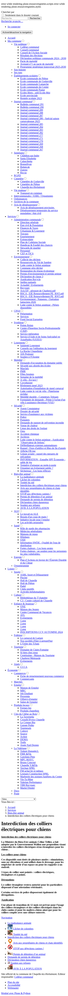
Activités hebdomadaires (32, 591)
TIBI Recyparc (27, 785)
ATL (22, 615)
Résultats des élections (31, 55)
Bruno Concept (28, 762)
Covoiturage (26, 382)
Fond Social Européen (31, 319)
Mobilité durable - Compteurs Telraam (39, 397)
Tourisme (18, 647)
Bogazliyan (26, 164)
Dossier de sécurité (29, 411)
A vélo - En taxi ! (28, 379)
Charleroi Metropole (30, 658)
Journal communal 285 (31, 124)
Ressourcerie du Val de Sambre (35, 262)
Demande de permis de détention (36, 499)
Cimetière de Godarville (32, 181)
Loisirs (11, 568)
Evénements (26, 618)
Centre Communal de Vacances (36, 612)
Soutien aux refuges (30, 505)
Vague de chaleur (28, 425)
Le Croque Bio (27, 722)
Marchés (24, 368)
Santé (16, 525)
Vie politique (20, 44)
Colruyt (24, 731)
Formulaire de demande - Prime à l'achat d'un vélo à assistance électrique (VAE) (42, 401)
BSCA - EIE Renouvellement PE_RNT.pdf (42, 293)
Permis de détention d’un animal (36, 496)
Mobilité (18, 360)
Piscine (23, 577)
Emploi (17, 685)
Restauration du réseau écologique (37, 271)
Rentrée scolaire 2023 (31, 98)
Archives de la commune (26, 201)
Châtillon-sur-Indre (29, 155)
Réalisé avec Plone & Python (15, 993)
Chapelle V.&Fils (28, 765)
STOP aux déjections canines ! (35, 493)
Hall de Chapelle (28, 580)
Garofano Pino (27, 756)
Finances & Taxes (29, 228)
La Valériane (20, 748)
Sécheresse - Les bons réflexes (35, 471)
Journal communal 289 (31, 110)
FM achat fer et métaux (31, 771)
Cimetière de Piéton (30, 184)
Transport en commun (31, 193)
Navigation (6, 917)
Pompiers (25, 419)
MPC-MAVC (27, 759)
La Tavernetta (27, 716)
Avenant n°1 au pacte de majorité (36, 64)
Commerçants (27, 679)
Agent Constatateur (30, 408)
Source (23, 733)
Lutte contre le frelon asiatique (35, 265)
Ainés (17, 664)
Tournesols (25, 728)
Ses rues (18, 72)
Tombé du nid (27, 482)
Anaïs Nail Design (29, 745)
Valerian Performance (31, 782)
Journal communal (23, 101)
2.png (23, 623)
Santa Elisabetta (28, 158)
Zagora (23, 169)
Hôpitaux (25, 537)
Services (12, 216)
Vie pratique (20, 190)
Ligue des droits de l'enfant (33, 428)
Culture (17, 595)
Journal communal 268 (31, 146)
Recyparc (25, 288)
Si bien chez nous (29, 652)
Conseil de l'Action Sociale (33, 52)
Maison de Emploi (29, 687)
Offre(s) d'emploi (28, 699)
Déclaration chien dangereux (34, 502)
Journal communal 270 (31, 141)
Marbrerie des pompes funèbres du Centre (41, 776)
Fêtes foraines (27, 374)
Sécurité (18, 405)
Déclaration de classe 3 (31, 276)
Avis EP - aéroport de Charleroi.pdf (38, 290)
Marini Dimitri (27, 788)
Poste (16, 793)
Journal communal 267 (31, 149)
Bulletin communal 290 (32, 107)
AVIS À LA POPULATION (34, 508)
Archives (24, 436)
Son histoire (20, 69)
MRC (23, 690)
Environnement (21, 256)
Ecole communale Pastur (32, 89)
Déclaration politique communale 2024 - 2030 (43, 58)
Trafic (23, 742)
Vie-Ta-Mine (26, 779)
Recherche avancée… (12, 21)
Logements (19, 342)
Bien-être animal (22, 474)
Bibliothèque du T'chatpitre (33, 597)
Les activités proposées (31, 522)
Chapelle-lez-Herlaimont (32, 187)
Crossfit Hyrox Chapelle (32, 719)
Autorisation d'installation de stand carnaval (42, 388)
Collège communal (29, 47)
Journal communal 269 (31, 144)
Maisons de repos (29, 534)
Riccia (23, 172)
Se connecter (14, 26)
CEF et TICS (27, 253)
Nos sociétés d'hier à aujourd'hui (36, 641)
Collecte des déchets (30, 259)
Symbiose (19, 322)
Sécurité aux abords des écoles (35, 365)
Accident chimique (29, 434)
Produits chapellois (29, 710)
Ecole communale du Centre (34, 87)
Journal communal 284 (31, 127)
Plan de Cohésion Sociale (33, 242)
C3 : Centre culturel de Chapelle (36, 600)
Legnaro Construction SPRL (34, 773)
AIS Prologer (27, 354)
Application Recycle (30, 279)
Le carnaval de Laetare (31, 638)
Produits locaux (21, 705)
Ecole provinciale (29, 95)
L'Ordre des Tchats (29, 643)
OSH (22, 539)
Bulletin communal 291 (32, 104)
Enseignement (27, 236)
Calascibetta (26, 161)
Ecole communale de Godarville (36, 81)
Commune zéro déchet (31, 268)
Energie (18, 557)
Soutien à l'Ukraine (29, 357)
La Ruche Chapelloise (31, 351)
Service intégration (29, 334)
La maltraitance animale (32, 476)
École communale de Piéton (34, 78)
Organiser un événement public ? (36, 468)
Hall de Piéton (27, 583)
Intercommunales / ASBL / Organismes (33, 196)
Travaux (24, 233)
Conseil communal (29, 49)
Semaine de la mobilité (31, 377)
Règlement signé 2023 (31, 385)
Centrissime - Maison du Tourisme (37, 655)
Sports (17, 572)
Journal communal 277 (31, 135)
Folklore (18, 635)
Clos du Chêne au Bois (25, 714)
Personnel (25, 250)
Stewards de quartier (30, 248)
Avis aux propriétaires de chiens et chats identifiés (38, 943)
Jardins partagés (28, 282)
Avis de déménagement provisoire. (37, 207)
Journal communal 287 (31, 115)
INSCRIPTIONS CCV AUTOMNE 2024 (41, 632)
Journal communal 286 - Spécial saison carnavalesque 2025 (39, 120)
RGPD (17, 175)
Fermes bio (25, 708)
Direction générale (29, 222)
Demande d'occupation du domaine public (41, 362)
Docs (16, 790)
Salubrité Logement (30, 345)
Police (23, 417)
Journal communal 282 (31, 132)
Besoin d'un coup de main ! (34, 516)
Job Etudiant (26, 693)
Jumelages (19, 152)
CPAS (17, 311)
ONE (23, 606)
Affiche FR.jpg (27, 451)
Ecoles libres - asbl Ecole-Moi (35, 92)
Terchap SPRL (27, 768)
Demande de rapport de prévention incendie (42, 422)
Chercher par (7, 12)
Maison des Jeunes (29, 609)
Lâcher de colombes (30, 479)
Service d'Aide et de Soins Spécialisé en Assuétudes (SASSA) (40, 338)
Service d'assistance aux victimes (36, 414)
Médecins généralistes (31, 531)
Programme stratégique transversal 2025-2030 (43, 66)
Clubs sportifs (27, 589)
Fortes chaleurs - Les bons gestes (36, 548)
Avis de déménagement (25, 204)
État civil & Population (31, 225)
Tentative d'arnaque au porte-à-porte (38, 465)
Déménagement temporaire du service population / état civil (39, 212)
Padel (23, 586)
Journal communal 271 (31, 138)
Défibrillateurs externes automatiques (38, 445)
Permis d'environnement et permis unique (40, 273)
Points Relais (26, 325)
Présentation (26, 313)
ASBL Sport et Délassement (34, 574)
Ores (22, 431)
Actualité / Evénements (31, 285)
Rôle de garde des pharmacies (35, 528)
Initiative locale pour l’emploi (34, 519)
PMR (23, 371)
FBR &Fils (25, 754)
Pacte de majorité (28, 61)
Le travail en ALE (29, 514)
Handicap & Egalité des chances (36, 245)
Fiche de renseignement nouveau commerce (42, 676)
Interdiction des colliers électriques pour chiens (43, 485)
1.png (23, 620)
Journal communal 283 (31, 129)
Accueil (11, 38)
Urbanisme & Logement (32, 231)
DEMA (24, 739)
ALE (16, 511)
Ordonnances (20, 198)
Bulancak (25, 167)
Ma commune (14, 41)
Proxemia (25, 696)
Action (23, 736)
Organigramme (21, 565)
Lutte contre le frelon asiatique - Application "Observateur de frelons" (42, 441)
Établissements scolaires (26, 75)
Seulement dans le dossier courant (22, 15)
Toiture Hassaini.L (29, 751)
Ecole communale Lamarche (34, 84)
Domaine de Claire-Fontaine (34, 649)
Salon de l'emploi (28, 702)
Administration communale (27, 219)
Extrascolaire (26, 239)
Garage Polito (27, 725)
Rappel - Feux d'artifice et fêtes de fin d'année (43, 448)
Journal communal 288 (31, 112)
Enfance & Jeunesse (24, 603)
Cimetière (19, 178)
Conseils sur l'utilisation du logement (38, 348)
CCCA (23, 667)
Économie (13, 670)
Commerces (20, 673)
